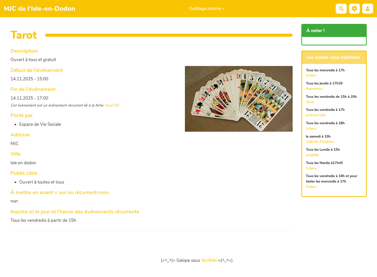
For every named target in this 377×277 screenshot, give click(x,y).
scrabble (312, 155)
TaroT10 (111, 105)
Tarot (310, 102)
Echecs (311, 75)
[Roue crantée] (354, 9)
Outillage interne (205, 9)
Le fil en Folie (315, 115)
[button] (367, 9)
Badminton (314, 89)
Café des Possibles (320, 141)
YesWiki (209, 260)
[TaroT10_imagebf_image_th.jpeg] (236, 101)
